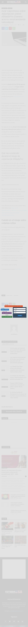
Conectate (19, 315)
